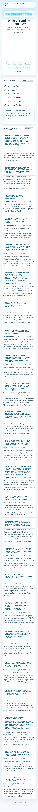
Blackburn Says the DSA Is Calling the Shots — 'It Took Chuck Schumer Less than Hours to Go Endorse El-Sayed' (18, 635)
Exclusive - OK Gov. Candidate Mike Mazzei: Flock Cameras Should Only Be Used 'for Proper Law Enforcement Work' (18, 247)
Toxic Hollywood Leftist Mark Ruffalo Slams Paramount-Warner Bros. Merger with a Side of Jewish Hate (18, 331)
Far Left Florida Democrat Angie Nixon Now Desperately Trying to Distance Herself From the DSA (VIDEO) (18, 665)
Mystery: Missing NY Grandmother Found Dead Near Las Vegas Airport (18, 576)
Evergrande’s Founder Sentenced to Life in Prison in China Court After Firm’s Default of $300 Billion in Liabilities (18, 358)
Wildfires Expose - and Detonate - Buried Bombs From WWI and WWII (18, 779)
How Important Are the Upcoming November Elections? (15, 197)
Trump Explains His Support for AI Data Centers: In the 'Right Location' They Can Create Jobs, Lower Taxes (17, 442)
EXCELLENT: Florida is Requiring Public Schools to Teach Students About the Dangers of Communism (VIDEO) (18, 524)
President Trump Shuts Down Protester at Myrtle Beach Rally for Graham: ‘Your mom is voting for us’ (18, 550)
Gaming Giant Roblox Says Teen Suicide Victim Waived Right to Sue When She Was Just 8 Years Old (17, 753)
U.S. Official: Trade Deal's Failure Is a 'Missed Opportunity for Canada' (17, 498)
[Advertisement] (19, 47)
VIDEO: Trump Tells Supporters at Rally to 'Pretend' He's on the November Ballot (15, 305)
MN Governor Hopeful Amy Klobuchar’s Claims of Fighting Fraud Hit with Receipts (17, 220)
